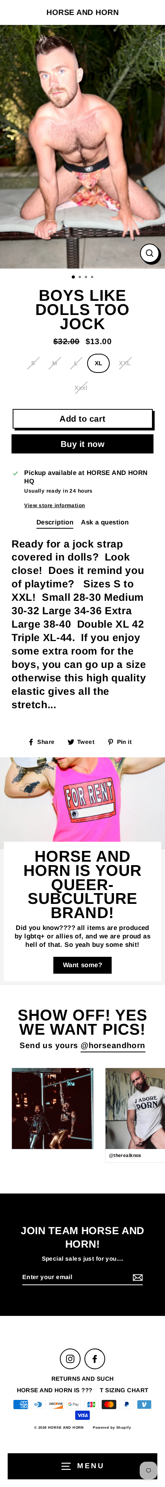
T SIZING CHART (124, 1390)
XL (98, 363)
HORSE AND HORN (82, 12)
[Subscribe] (136, 1277)
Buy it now (83, 444)
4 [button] (93, 278)
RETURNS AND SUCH (82, 1378)
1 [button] (74, 277)
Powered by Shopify (112, 1427)
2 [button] (80, 278)
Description (55, 522)
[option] (82, 147)
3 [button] (87, 278)
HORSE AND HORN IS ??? (54, 1390)
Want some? (82, 965)
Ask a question (105, 522)
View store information (54, 505)
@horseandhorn (113, 1045)
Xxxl (80, 387)
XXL (124, 363)
